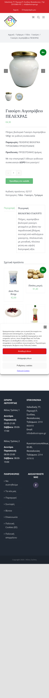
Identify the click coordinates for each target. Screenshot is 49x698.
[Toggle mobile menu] (43, 17)
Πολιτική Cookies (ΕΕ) (11, 525)
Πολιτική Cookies (23, 370)
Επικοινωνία (11, 517)
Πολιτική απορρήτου (11, 535)
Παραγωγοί (11, 497)
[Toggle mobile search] (38, 17)
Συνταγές (10, 504)
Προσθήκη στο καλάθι (19, 181)
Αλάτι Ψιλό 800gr (13, 293)
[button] (45, 327)
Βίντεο (8, 510)
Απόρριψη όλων (25, 358)
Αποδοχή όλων (24, 351)
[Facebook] (36, 485)
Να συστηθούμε (11, 483)
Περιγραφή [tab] (9, 208)
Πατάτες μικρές (35, 285)
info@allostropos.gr (31, 4)
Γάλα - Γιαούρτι (25, 195)
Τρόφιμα (38, 195)
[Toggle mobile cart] (33, 17)
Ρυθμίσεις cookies (24, 365)
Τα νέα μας (10, 491)
